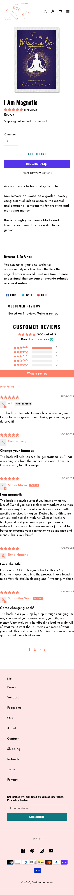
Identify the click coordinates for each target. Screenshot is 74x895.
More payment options (37, 172)
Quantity (10, 134)
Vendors (13, 697)
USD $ (36, 839)
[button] (14, 110)
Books (11, 687)
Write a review (47, 313)
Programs (14, 708)
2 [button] (35, 650)
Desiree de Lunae (42, 882)
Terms (11, 769)
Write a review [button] (37, 373)
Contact (12, 738)
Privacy (12, 780)
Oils (10, 718)
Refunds (13, 759)
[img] (9, 397)
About (11, 728)
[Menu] (68, 11)
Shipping (10, 121)
